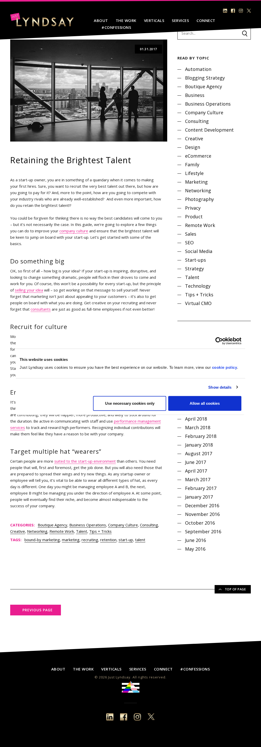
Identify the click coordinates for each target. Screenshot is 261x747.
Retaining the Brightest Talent (70, 160)
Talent (81, 531)
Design (192, 147)
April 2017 (196, 471)
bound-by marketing (42, 539)
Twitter (249, 11)
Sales (190, 234)
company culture (73, 230)
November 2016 (202, 514)
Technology (198, 286)
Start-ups (195, 260)
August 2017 (198, 453)
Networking (37, 531)
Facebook (233, 11)
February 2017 (200, 488)
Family (192, 164)
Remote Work (61, 531)
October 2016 (200, 523)
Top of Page (235, 589)
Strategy (194, 268)
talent (140, 539)
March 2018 (197, 427)
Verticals (154, 20)
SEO (189, 242)
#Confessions (116, 27)
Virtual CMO (198, 303)
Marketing (196, 182)
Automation (198, 69)
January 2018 (199, 445)
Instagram (241, 11)
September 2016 (203, 531)
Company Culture (123, 524)
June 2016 (195, 540)
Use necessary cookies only (129, 403)
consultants (41, 309)
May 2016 (195, 549)
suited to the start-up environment (85, 461)
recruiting (90, 539)
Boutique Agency (52, 524)
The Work (126, 20)
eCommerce (198, 156)
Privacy (193, 208)
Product (194, 216)
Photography (199, 199)
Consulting (149, 524)
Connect (206, 20)
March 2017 (197, 479)
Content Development (209, 130)
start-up (126, 539)
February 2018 (200, 436)
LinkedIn (225, 11)
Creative (17, 531)
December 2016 (202, 505)
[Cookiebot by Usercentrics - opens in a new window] (219, 341)
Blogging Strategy (205, 78)
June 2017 (195, 462)
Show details (219, 387)
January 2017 (199, 497)
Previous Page (37, 609)
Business (194, 95)
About (101, 20)
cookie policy (224, 367)
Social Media (198, 251)
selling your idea (29, 290)
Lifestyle (194, 173)
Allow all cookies (205, 403)
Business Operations (87, 524)
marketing (71, 539)
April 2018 (196, 419)
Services (180, 20)
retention (108, 539)
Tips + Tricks (100, 531)
